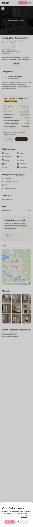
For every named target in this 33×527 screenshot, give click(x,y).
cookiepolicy (24, 517)
